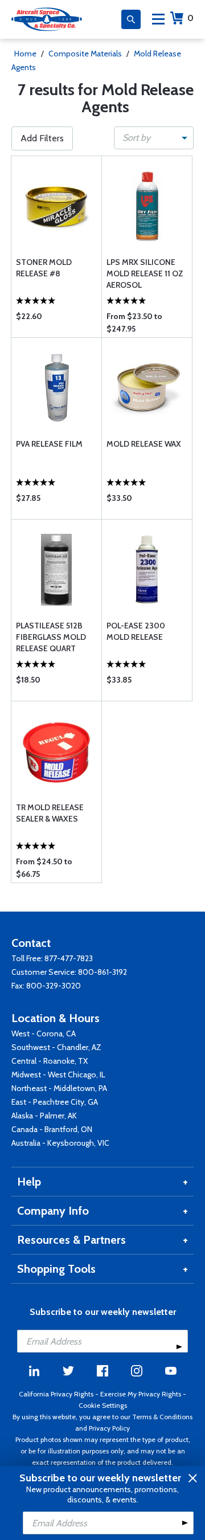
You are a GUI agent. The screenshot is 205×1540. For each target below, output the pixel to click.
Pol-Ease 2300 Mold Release (135, 631)
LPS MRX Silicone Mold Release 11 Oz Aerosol (144, 273)
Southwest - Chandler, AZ (56, 1047)
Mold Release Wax (143, 444)
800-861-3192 (102, 972)
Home (25, 53)
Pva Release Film (49, 444)
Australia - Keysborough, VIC (60, 1143)
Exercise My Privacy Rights (140, 1394)
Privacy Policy (109, 1428)
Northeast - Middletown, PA (59, 1088)
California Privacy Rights (56, 1394)
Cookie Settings (103, 1405)
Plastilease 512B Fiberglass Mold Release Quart (51, 636)
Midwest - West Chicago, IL (58, 1074)
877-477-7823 (68, 958)
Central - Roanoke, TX (49, 1061)
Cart (190, 18)
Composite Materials (85, 53)
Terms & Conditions (162, 1416)
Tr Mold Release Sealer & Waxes (50, 813)
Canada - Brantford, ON (51, 1129)
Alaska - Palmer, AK (44, 1115)
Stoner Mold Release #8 (44, 268)
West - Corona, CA (43, 1033)
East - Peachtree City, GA (54, 1102)
